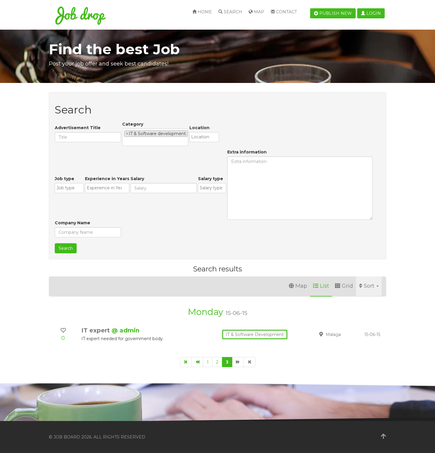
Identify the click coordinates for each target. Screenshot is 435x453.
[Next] (238, 362)
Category (132, 124)
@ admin (125, 330)
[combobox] (155, 137)
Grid (347, 286)
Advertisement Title (78, 127)
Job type (64, 178)
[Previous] (197, 362)
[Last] (249, 362)
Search (232, 12)
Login (373, 13)
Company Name (72, 222)
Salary (137, 178)
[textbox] (125, 141)
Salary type (210, 178)
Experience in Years (107, 178)
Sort (370, 286)
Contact (286, 12)
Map (258, 12)
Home (204, 12)
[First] (186, 362)
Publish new (335, 13)
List (324, 286)
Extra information (247, 152)
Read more (344, 334)
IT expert (96, 330)
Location (199, 127)
